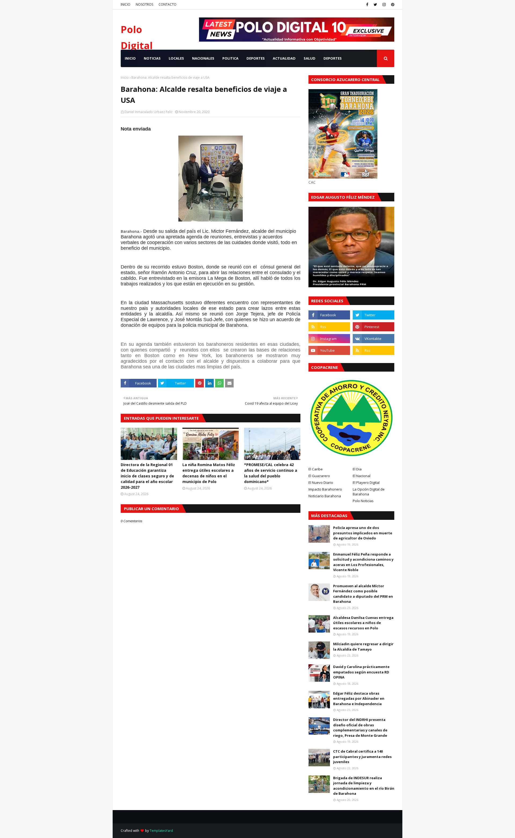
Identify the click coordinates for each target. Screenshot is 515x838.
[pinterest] (392, 4)
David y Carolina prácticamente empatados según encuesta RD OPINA (361, 672)
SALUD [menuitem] (309, 58)
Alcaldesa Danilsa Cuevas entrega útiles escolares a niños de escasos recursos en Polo (363, 622)
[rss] (329, 326)
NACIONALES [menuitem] (203, 58)
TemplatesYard (161, 830)
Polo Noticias (363, 500)
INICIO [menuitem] (130, 58)
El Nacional (361, 475)
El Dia (357, 469)
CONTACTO (167, 4)
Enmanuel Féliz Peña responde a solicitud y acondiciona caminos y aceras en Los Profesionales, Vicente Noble (363, 562)
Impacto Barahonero (325, 489)
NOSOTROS (144, 4)
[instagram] (384, 4)
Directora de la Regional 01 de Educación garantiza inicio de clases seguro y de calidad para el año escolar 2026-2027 (147, 476)
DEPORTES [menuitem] (256, 58)
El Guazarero (319, 475)
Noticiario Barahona (324, 496)
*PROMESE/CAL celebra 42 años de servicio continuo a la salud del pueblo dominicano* (270, 473)
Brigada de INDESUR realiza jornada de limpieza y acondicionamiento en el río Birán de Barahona (363, 785)
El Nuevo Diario (320, 482)
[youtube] (329, 350)
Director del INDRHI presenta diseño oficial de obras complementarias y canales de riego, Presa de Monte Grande (360, 727)
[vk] (373, 338)
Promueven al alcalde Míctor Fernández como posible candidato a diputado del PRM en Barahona (363, 593)
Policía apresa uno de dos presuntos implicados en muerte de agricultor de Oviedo (362, 532)
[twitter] (375, 4)
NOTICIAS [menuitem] (152, 58)
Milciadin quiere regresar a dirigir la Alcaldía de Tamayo (363, 646)
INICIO (125, 4)
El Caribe (315, 469)
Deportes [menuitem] (332, 58)
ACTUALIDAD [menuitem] (284, 58)
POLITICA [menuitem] (230, 58)
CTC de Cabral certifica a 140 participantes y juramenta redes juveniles (362, 756)
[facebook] (367, 4)
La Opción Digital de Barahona (369, 491)
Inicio (125, 77)
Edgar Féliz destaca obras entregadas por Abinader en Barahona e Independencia (358, 698)
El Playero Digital (366, 482)
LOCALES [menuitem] (176, 58)
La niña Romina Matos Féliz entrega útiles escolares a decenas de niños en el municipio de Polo (208, 473)
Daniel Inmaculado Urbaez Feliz (148, 112)
